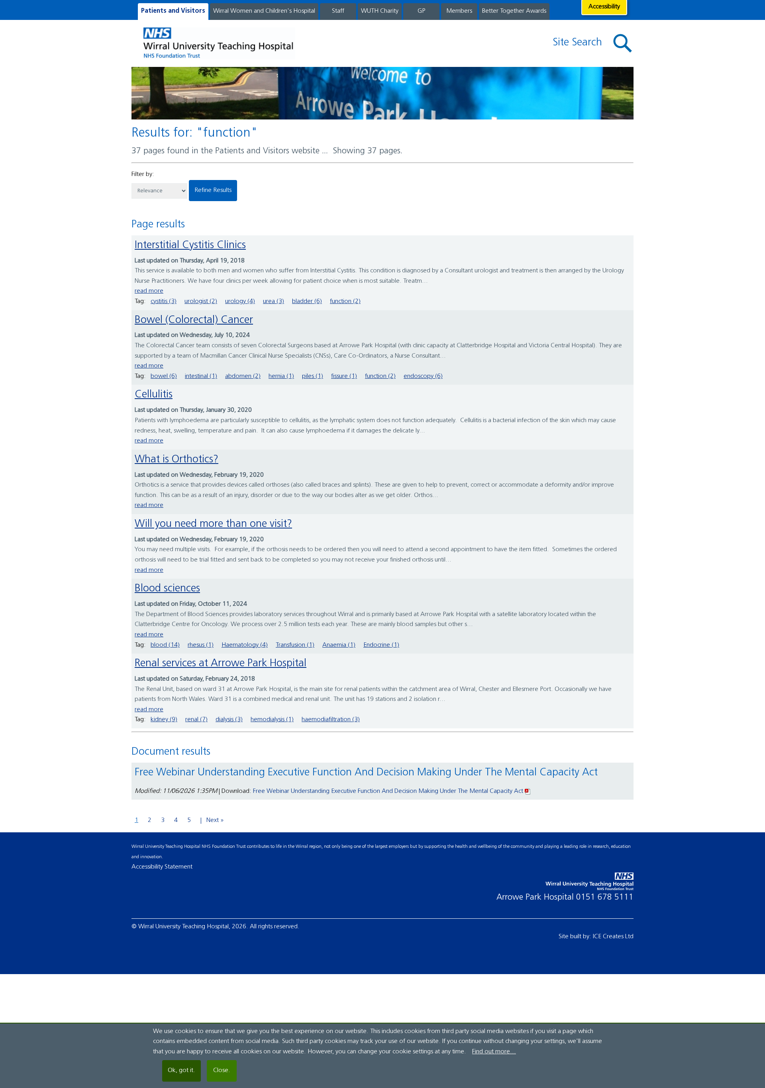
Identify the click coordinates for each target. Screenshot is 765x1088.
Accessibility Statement (161, 867)
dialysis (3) (229, 719)
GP (421, 11)
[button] (623, 43)
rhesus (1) (201, 645)
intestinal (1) (201, 376)
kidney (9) (164, 719)
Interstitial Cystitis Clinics (190, 245)
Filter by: (142, 174)
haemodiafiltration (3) (331, 719)
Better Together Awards (514, 11)
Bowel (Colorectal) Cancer (194, 320)
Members (459, 11)
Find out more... (494, 1052)
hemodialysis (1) (272, 719)
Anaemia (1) (338, 645)
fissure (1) (344, 376)
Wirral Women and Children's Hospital (264, 11)
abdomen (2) (243, 376)
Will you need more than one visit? (213, 524)
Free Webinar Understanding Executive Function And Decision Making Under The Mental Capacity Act (388, 791)
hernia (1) (281, 376)
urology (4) (240, 301)
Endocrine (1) (381, 645)
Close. (221, 1070)
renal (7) (196, 719)
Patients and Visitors (173, 11)
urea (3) (273, 301)
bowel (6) (164, 376)
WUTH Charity (379, 11)
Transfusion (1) (295, 645)
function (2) (345, 301)
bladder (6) (307, 301)
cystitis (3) (164, 301)
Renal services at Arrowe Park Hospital (220, 663)
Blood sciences (167, 588)
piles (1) (312, 376)
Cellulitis (154, 394)
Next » (215, 820)
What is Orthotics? (176, 459)
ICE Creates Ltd (613, 936)
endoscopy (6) (423, 376)
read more (149, 291)
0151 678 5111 (605, 897)
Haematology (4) (245, 645)
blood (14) (165, 645)
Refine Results (212, 190)
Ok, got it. (181, 1070)
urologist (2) (200, 301)
